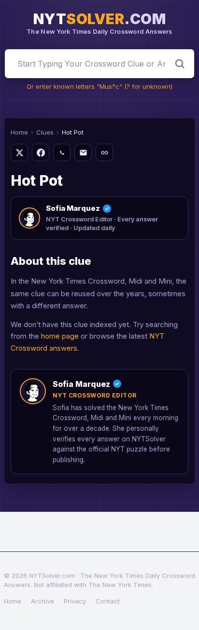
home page (60, 336)
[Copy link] (104, 152)
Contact (108, 601)
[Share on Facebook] (40, 152)
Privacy (75, 601)
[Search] (179, 63)
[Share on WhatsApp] (62, 152)
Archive (42, 601)
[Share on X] (19, 152)
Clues (45, 132)
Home (19, 132)
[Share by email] (83, 152)
